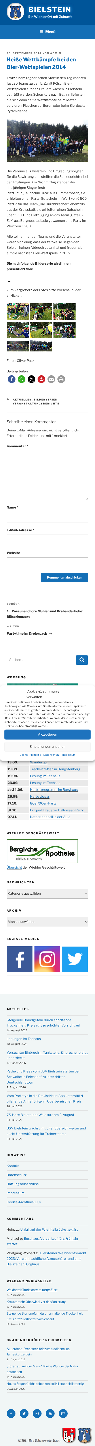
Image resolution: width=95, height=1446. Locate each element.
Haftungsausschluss (23, 1184)
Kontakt (13, 1166)
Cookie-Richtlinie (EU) (24, 1202)
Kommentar (17, 446)
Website (13, 553)
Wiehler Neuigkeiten (29, 1281)
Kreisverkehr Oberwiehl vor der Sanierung (36, 1302)
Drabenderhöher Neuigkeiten (39, 1340)
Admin (55, 53)
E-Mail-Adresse (20, 530)
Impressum (69, 754)
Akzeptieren (47, 734)
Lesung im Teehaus (45, 776)
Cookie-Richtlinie (30, 754)
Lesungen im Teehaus (24, 1039)
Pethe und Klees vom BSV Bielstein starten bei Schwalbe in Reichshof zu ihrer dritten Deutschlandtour (43, 1076)
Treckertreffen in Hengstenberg (55, 769)
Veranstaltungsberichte (36, 403)
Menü (50, 32)
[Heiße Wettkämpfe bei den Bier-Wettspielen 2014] (18, 319)
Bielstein (49, 9)
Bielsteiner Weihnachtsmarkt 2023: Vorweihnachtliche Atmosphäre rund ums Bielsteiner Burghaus (46, 1258)
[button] (11, 379)
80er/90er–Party (43, 803)
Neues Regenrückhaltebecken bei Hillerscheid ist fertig (45, 1383)
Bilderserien (46, 399)
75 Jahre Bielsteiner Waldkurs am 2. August (40, 1115)
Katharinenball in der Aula (50, 817)
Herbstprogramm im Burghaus (54, 790)
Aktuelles (22, 399)
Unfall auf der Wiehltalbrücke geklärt (49, 1230)
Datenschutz (51, 754)
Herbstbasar (39, 797)
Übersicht (14, 867)
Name (12, 507)
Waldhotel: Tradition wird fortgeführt (32, 1290)
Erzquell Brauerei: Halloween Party (57, 810)
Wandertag (39, 762)
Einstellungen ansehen (47, 747)
